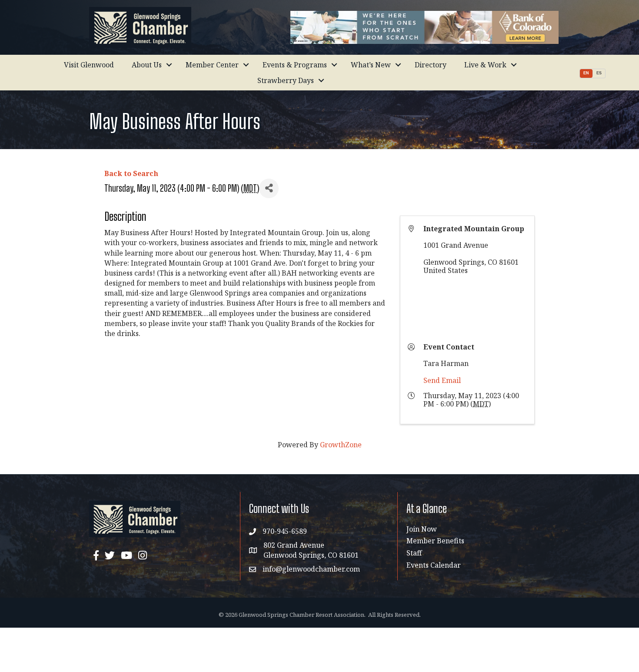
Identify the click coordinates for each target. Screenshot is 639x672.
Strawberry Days (285, 80)
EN (586, 73)
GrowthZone (341, 444)
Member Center (212, 65)
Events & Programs (295, 65)
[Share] (269, 188)
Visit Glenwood (89, 65)
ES (599, 73)
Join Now (421, 529)
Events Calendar (433, 565)
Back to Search (131, 173)
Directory (430, 65)
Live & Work (485, 65)
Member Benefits (435, 541)
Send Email (442, 380)
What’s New (371, 65)
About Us (147, 65)
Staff (414, 553)
